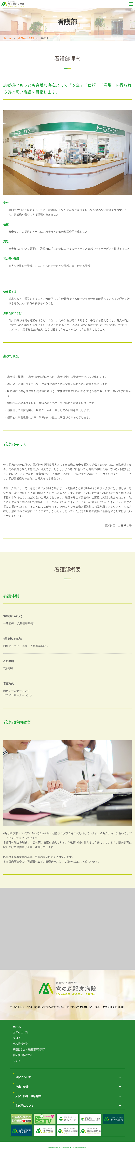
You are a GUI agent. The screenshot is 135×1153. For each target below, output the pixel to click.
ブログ (16, 1038)
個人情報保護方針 (23, 1055)
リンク (16, 1061)
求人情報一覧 (20, 1043)
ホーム (7, 38)
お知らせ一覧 (20, 1032)
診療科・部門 (26, 38)
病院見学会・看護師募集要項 (29, 1049)
